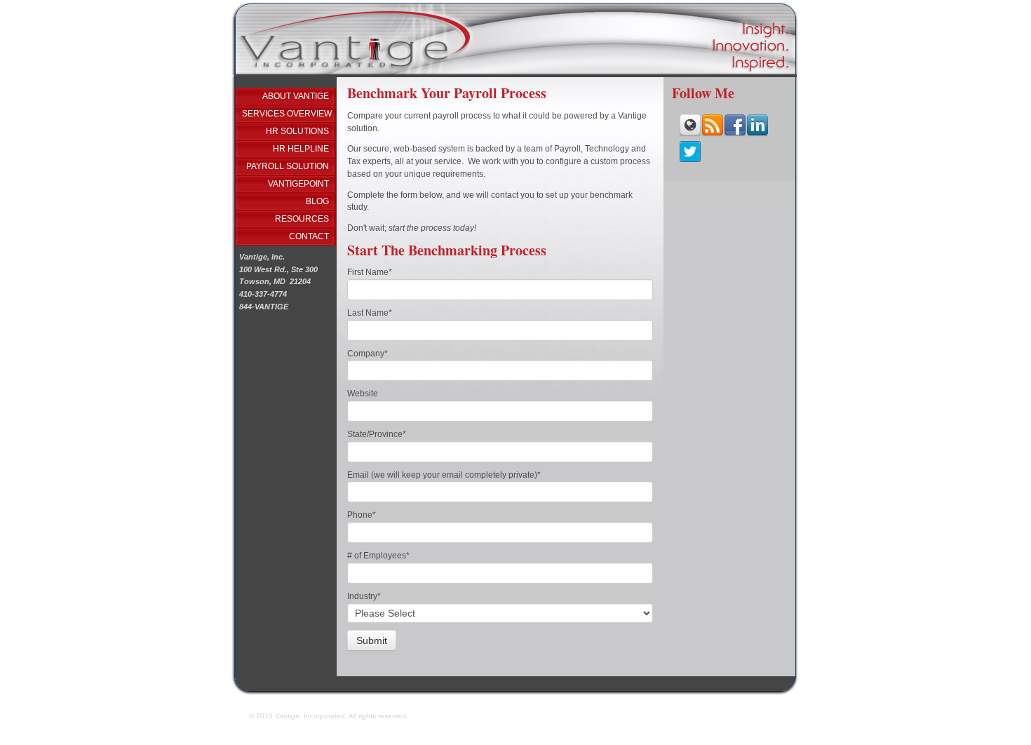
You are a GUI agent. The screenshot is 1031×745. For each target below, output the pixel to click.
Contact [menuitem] (309, 236)
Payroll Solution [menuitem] (287, 166)
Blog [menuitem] (317, 201)
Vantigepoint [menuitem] (298, 184)
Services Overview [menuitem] (287, 114)
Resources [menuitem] (302, 219)
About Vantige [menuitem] (295, 96)
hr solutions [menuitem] (297, 131)
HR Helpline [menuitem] (301, 149)
